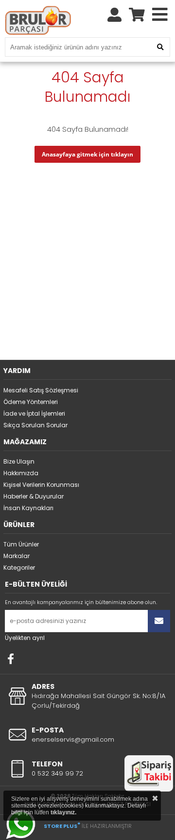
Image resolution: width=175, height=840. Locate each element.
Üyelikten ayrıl (25, 638)
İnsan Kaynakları (28, 508)
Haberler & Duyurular (33, 496)
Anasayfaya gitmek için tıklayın (87, 154)
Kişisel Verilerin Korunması (41, 485)
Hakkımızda (20, 473)
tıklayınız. (63, 812)
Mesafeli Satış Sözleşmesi (40, 390)
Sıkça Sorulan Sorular (35, 425)
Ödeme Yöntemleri (30, 402)
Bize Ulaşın (19, 461)
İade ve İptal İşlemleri (34, 413)
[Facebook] (11, 659)
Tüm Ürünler (21, 544)
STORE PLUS (62, 826)
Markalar (16, 556)
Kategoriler (19, 567)
